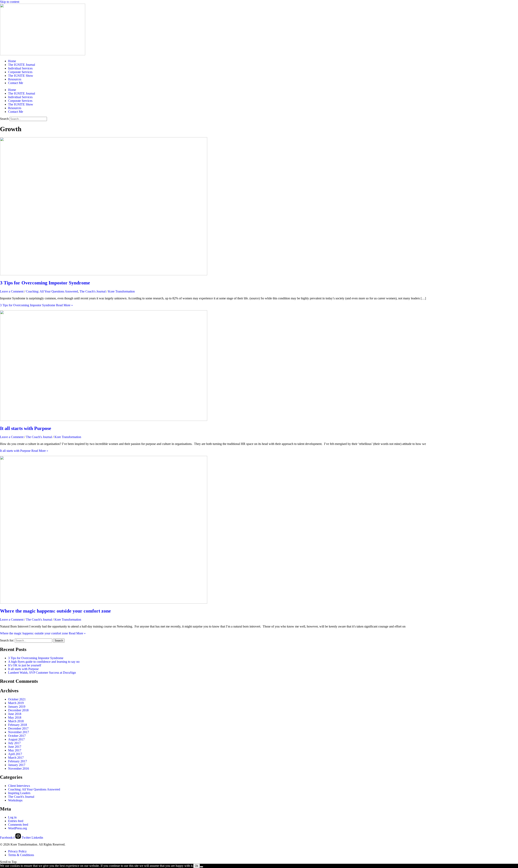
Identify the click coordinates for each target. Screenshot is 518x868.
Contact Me (15, 83)
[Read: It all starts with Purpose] (103, 419)
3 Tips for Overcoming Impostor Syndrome (45, 282)
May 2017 (14, 750)
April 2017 (15, 754)
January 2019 (16, 706)
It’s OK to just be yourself (24, 665)
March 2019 (16, 703)
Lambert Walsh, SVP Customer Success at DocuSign (42, 672)
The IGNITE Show (20, 75)
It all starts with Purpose (25, 428)
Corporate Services (20, 72)
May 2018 (14, 717)
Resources (14, 79)
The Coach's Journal (93, 291)
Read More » (36, 305)
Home (12, 61)
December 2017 (18, 728)
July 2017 (14, 743)
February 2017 (17, 761)
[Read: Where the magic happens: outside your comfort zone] (103, 602)
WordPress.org (17, 828)
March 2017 (16, 757)
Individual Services (20, 68)
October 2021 (17, 699)
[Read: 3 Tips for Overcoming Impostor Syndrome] (103, 274)
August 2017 (16, 739)
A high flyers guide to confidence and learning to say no (44, 661)
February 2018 (17, 725)
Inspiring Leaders (19, 793)
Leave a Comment (11, 291)
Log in (12, 817)
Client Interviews (19, 785)
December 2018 (18, 710)
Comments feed (18, 824)
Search (4, 118)
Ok (196, 865)
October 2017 (17, 735)
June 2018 (14, 714)
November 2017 (18, 732)
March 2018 (16, 721)
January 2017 (16, 765)
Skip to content (9, 1)
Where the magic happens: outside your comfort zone (55, 611)
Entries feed (15, 821)
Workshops (15, 800)
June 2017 (14, 746)
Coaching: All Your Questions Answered (52, 291)
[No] (201, 866)
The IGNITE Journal (21, 64)
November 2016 (18, 768)
